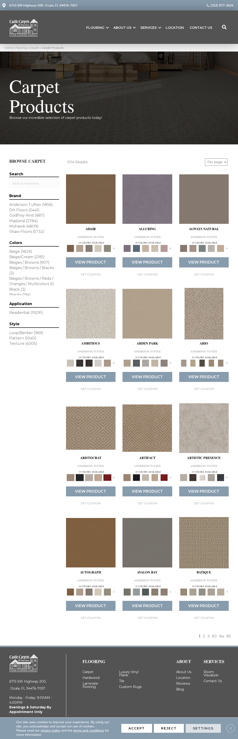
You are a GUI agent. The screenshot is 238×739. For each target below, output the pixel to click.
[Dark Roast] (89, 363)
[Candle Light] (202, 477)
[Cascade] (89, 477)
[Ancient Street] (193, 592)
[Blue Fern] (202, 248)
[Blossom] (164, 248)
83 (214, 636)
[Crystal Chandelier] (221, 592)
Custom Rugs (130, 687)
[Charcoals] (80, 363)
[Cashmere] (98, 477)
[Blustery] (211, 248)
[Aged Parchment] (204, 542)
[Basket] (193, 248)
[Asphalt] (147, 542)
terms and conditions (88, 730)
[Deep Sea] (221, 477)
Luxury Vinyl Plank (129, 673)
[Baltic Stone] (204, 428)
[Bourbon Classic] (91, 199)
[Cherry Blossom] (107, 477)
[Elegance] (98, 248)
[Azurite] (136, 248)
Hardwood (91, 678)
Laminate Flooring (90, 685)
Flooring (95, 28)
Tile (121, 681)
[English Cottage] (107, 248)
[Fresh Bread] (107, 363)
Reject (169, 728)
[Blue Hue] (136, 363)
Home (9, 47)
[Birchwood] (91, 428)
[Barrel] (204, 199)
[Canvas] (91, 313)
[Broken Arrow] (221, 363)
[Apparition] (202, 363)
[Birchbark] (155, 248)
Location (175, 28)
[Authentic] (147, 313)
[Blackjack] (80, 477)
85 (228, 636)
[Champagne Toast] (80, 248)
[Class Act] (89, 248)
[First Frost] (98, 363)
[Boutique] (221, 248)
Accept (137, 728)
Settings (203, 728)
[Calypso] (136, 592)
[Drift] (155, 363)
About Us (122, 28)
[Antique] (193, 363)
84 (221, 636)
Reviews (183, 683)
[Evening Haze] (164, 363)
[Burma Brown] (193, 477)
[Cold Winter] (211, 477)
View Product (90, 262)
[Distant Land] (164, 592)
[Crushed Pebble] (211, 592)
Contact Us (201, 28)
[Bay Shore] (211, 363)
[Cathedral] (202, 592)
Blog (180, 689)
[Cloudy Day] (145, 363)
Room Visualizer (211, 673)
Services (148, 28)
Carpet (34, 47)
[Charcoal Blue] (145, 592)
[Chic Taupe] (155, 592)
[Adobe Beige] (204, 313)
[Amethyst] (147, 199)
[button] (107, 28)
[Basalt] (145, 248)
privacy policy (50, 730)
